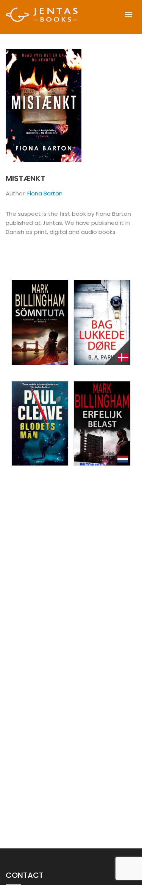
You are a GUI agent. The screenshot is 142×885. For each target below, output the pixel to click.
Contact (25, 875)
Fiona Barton (44, 193)
